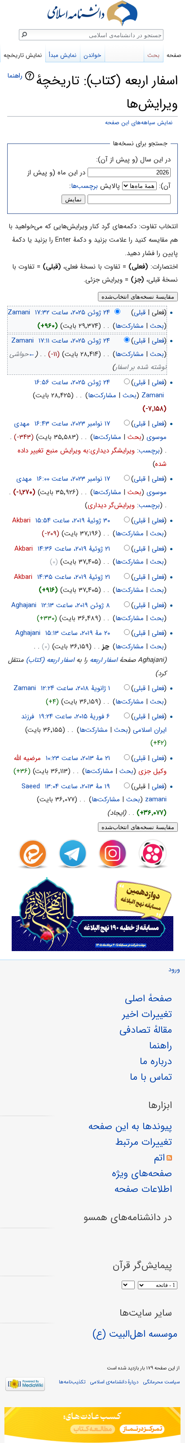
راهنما (14, 75)
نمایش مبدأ (62, 55)
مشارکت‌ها (129, 326)
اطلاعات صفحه (143, 1189)
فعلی (158, 340)
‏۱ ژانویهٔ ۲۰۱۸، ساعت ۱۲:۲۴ (75, 688)
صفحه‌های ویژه (142, 1173)
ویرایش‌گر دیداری (111, 505)
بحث (157, 326)
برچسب (149, 450)
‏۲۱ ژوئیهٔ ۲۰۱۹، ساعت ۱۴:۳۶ (74, 548)
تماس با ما (151, 1077)
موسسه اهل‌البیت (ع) (134, 1334)
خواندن (92, 55)
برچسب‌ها (84, 186)
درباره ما (156, 1061)
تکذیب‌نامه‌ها (72, 1382)
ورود (174, 970)
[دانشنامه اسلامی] (92, 13)
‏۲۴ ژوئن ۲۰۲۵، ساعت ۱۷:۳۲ (72, 312)
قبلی (139, 312)
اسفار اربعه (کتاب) (50, 660)
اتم (159, 1157)
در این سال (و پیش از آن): (133, 159)
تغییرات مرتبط (143, 1142)
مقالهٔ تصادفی (145, 1030)
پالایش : (94, 186)
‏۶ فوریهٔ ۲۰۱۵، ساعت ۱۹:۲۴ (74, 716)
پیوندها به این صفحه (130, 1126)
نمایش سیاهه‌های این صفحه (138, 122)
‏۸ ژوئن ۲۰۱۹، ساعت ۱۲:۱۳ (75, 605)
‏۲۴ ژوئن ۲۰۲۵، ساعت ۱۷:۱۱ (74, 340)
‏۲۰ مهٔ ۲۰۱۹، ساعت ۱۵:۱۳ (77, 633)
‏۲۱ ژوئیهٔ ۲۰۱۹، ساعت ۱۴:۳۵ (73, 577)
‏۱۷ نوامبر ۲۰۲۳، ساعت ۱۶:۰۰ (73, 479)
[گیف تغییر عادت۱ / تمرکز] (92, 1425)
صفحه (174, 55)
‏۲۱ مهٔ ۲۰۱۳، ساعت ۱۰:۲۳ (78, 758)
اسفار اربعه (103, 660)
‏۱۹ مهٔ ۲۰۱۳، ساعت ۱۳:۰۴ (77, 786)
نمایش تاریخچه (23, 55)
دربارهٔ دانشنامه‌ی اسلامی (114, 1382)
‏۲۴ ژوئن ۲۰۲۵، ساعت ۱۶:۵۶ (72, 382)
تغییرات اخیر (147, 1014)
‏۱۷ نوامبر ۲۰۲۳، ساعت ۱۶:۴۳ (72, 423)
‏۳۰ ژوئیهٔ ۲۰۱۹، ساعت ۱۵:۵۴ (72, 520)
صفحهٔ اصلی (148, 998)
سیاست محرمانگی (161, 1382)
